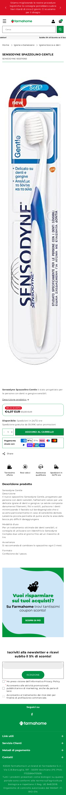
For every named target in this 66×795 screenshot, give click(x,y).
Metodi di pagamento (16, 750)
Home (6, 45)
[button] (4, 21)
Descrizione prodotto (14, 399)
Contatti (7, 757)
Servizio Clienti (12, 743)
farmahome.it (19, 766)
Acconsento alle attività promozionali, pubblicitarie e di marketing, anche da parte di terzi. (32, 688)
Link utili (8, 736)
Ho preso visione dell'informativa (33, 681)
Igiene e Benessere (24, 45)
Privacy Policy (52, 681)
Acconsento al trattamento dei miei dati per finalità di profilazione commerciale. (31, 696)
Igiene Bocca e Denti (50, 45)
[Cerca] (60, 29)
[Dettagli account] (53, 21)
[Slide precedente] (5, 7)
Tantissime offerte (9, 474)
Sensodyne (9, 58)
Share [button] (10, 453)
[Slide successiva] (60, 7)
